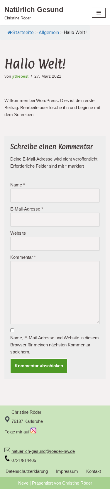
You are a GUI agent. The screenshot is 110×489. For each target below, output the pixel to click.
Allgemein (49, 32)
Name (17, 184)
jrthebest (20, 76)
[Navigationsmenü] (99, 13)
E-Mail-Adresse (26, 208)
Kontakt (93, 471)
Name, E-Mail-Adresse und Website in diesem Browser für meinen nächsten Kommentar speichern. (54, 344)
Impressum (67, 471)
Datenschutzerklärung (27, 471)
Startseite (23, 32)
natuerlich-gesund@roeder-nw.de (43, 451)
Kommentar (23, 257)
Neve (23, 482)
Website (18, 233)
